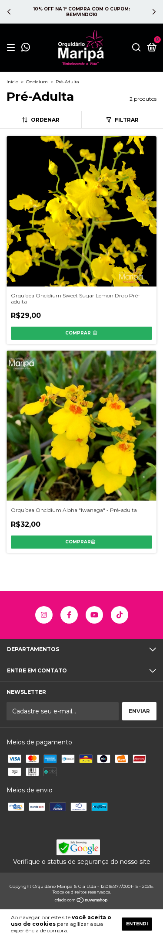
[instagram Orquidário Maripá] (44, 615)
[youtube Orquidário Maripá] (94, 615)
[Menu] (12, 47)
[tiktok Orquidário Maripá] (119, 615)
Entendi (137, 924)
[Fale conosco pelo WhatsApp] (25, 48)
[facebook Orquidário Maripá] (69, 615)
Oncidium (37, 82)
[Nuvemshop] (81, 901)
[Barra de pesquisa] (136, 47)
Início (12, 82)
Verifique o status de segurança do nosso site (81, 862)
